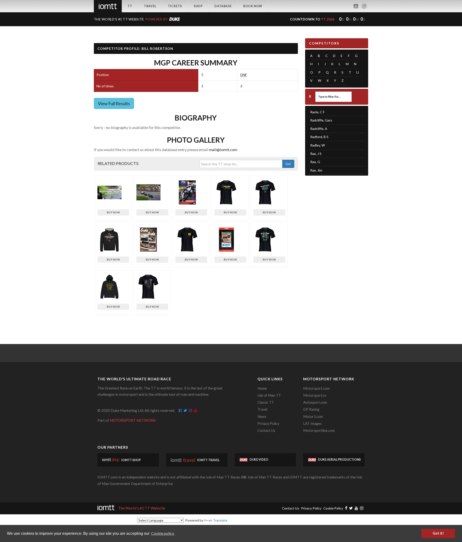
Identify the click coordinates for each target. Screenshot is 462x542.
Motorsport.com (316, 388)
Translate (220, 520)
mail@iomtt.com (223, 149)
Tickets (175, 6)
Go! (288, 164)
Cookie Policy (333, 508)
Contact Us (266, 430)
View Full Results (114, 103)
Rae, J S (315, 154)
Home (262, 388)
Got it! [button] (438, 533)
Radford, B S (319, 137)
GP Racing (311, 409)
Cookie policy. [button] (162, 533)
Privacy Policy (268, 423)
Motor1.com (313, 416)
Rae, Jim (316, 170)
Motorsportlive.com (319, 430)
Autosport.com (315, 402)
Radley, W (317, 145)
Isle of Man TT (269, 395)
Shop (198, 6)
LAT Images (312, 423)
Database (222, 6)
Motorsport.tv (314, 395)
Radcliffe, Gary (321, 120)
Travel (150, 6)
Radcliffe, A (318, 129)
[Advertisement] (336, 254)
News (261, 416)
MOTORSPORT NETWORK (133, 420)
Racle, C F (317, 112)
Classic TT (265, 402)
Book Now (252, 6)
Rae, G (315, 162)
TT (130, 6)
